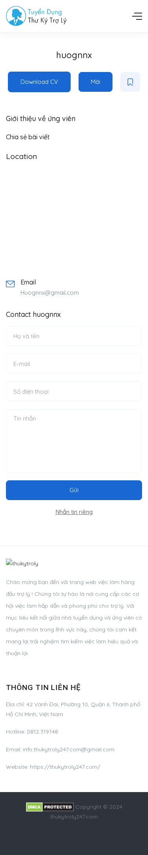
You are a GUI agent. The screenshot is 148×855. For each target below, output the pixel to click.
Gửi (74, 490)
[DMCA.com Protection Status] (50, 806)
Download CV (39, 81)
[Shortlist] (130, 82)
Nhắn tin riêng (74, 512)
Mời (95, 81)
